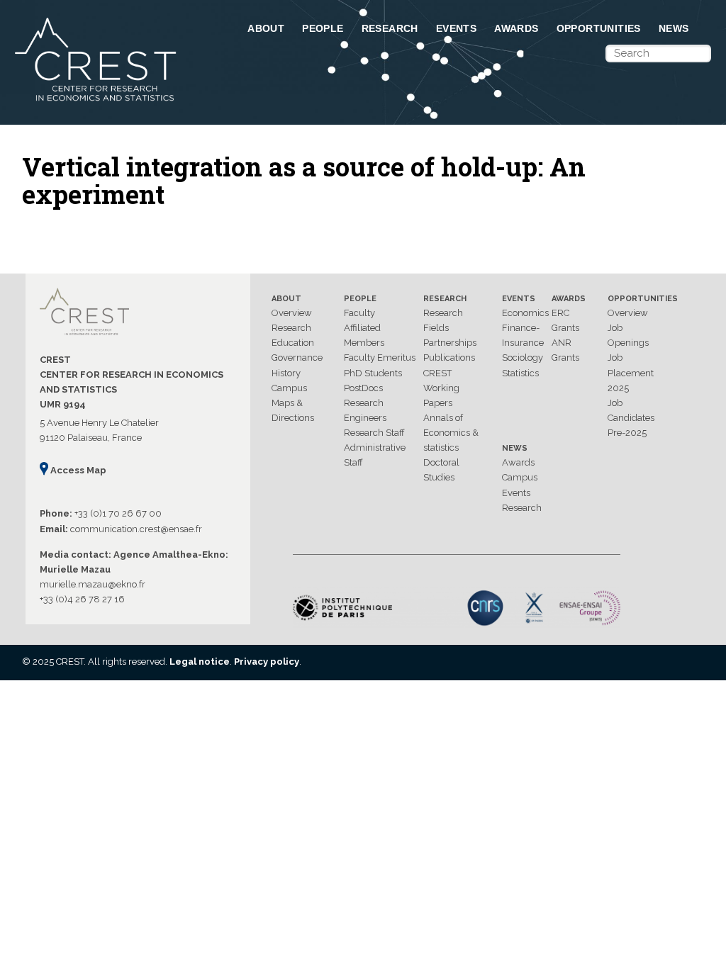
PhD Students (373, 373)
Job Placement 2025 (631, 372)
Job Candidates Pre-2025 (631, 418)
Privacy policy (266, 661)
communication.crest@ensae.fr (136, 529)
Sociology (522, 357)
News (674, 28)
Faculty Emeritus (379, 357)
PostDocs (363, 388)
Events (456, 28)
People (322, 28)
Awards (516, 28)
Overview (292, 313)
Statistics (520, 373)
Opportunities (599, 28)
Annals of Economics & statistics (451, 432)
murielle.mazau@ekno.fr (92, 584)
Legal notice (199, 661)
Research (390, 28)
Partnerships (449, 342)
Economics (525, 313)
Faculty (359, 313)
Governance (297, 357)
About (265, 28)
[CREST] (116, 102)
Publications (449, 357)
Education (293, 342)
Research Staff (374, 432)
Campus (289, 388)
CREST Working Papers (441, 388)
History (286, 373)
